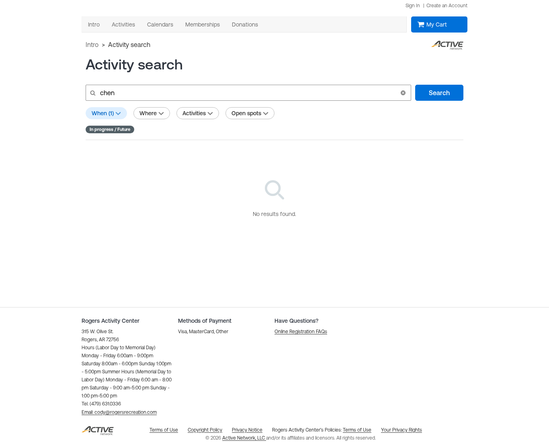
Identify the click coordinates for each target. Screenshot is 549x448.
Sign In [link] (413, 5)
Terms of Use (357, 430)
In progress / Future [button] (110, 129)
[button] (403, 93)
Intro (92, 44)
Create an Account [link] (446, 5)
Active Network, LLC (244, 438)
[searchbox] (247, 92)
